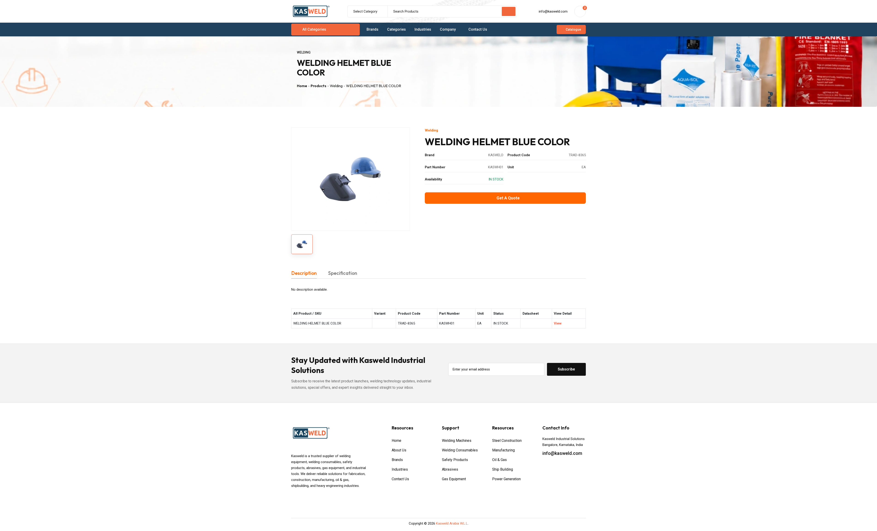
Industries (423, 29)
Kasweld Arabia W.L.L (452, 523)
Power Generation (506, 479)
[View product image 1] (302, 244)
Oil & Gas (499, 460)
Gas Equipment (454, 479)
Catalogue (573, 29)
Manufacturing (503, 450)
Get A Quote (508, 198)
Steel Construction (507, 440)
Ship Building (502, 469)
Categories (396, 29)
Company (448, 29)
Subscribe (566, 369)
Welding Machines (456, 440)
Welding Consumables (460, 450)
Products (318, 85)
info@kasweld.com (553, 11)
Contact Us (477, 29)
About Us (399, 450)
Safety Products (455, 460)
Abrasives (450, 469)
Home (302, 85)
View (558, 323)
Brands (372, 29)
